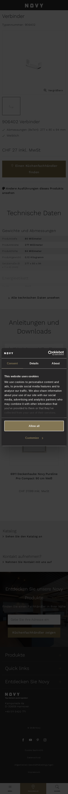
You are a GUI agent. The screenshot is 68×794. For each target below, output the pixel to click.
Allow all (34, 425)
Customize (32, 437)
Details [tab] (34, 363)
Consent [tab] (12, 363)
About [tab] (56, 363)
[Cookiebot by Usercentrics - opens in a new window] (48, 353)
